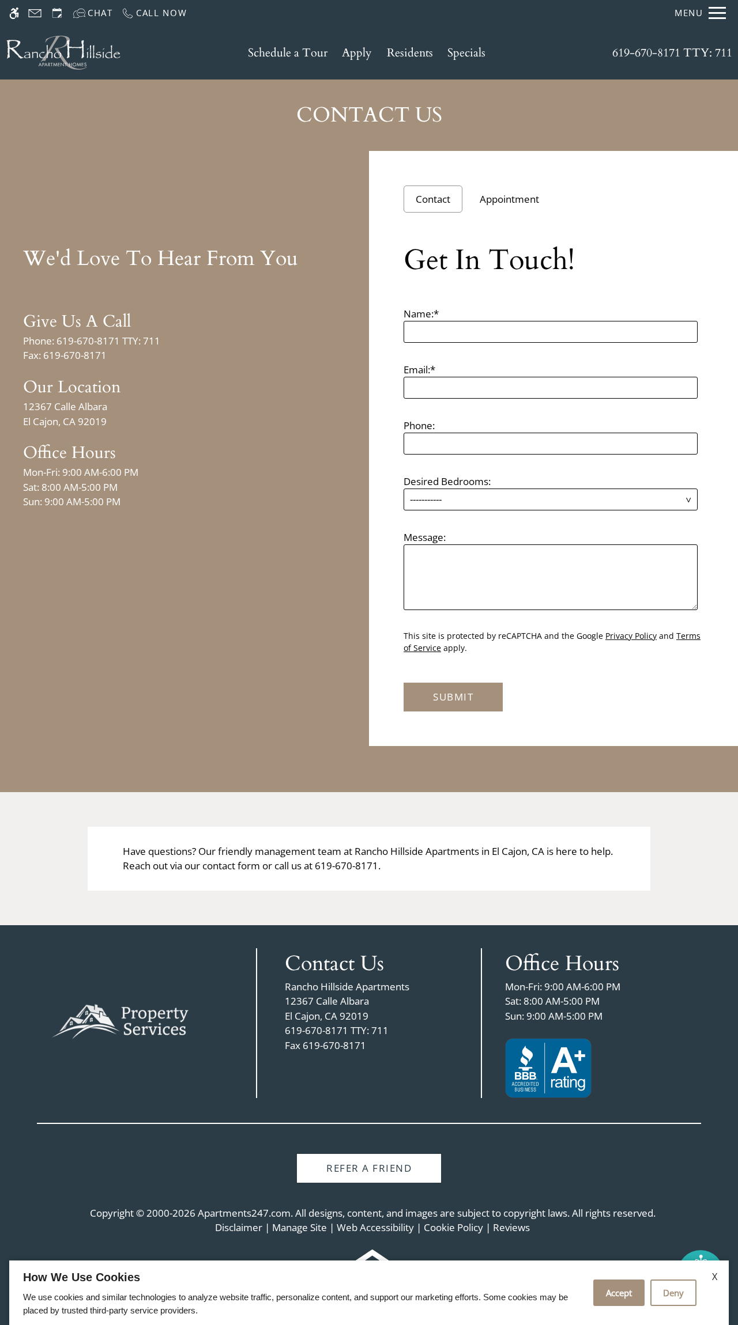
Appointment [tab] (509, 199)
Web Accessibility (375, 1227)
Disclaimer (238, 1227)
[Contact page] (35, 13)
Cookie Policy (453, 1227)
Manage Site (299, 1227)
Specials (466, 52)
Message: (425, 537)
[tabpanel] (553, 473)
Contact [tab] (433, 199)
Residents (410, 52)
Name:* (421, 313)
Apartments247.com (244, 1213)
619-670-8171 (672, 52)
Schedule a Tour (287, 52)
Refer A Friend (369, 1168)
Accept (619, 1292)
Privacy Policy (631, 635)
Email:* (419, 369)
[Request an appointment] (57, 13)
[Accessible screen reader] (14, 13)
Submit (453, 696)
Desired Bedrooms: (447, 481)
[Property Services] (120, 1021)
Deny (673, 1292)
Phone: (419, 425)
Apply (357, 52)
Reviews (511, 1227)
